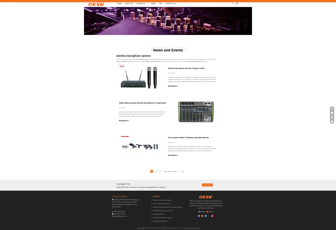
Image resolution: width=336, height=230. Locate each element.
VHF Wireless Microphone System (163, 210)
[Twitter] (209, 216)
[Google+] (202, 216)
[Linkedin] (206, 216)
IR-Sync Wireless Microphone (161, 203)
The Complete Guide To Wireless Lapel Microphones (188, 137)
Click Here (207, 185)
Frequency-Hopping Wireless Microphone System (168, 207)
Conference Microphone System (162, 217)
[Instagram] (212, 216)
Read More (172, 86)
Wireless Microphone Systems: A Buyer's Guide (186, 68)
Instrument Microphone (160, 221)
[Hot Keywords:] (232, 3)
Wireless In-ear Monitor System (162, 200)
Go (182, 171)
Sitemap (197, 228)
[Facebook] (199, 216)
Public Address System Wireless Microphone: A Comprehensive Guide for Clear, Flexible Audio (155, 103)
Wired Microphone (158, 214)
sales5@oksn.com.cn (120, 216)
